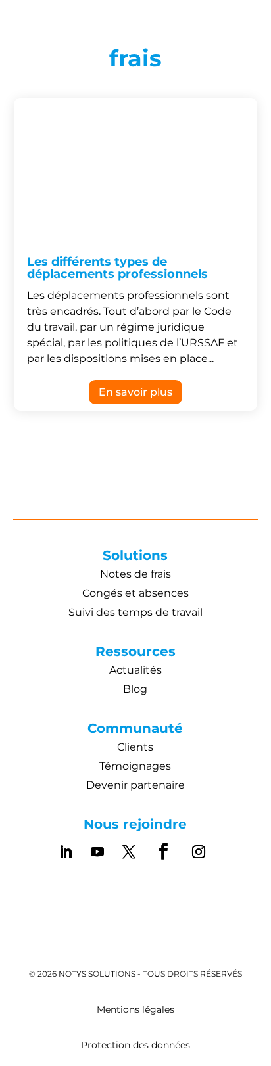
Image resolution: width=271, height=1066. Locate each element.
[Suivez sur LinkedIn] (66, 852)
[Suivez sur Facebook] (163, 851)
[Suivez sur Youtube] (97, 852)
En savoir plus (135, 392)
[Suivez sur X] (129, 852)
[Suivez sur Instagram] (198, 852)
